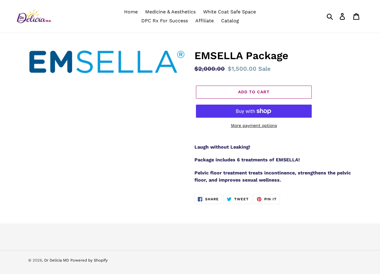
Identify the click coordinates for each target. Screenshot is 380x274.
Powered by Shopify (89, 260)
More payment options (254, 125)
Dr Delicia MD (56, 260)
